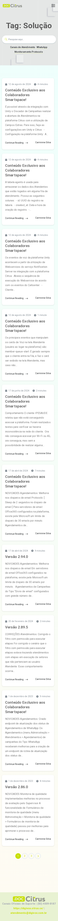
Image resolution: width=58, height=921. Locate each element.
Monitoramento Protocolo (29, 52)
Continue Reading (14, 142)
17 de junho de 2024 (18, 390)
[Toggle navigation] (53, 5)
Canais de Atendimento (22, 47)
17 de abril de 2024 (18, 470)
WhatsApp (42, 47)
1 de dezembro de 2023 (20, 696)
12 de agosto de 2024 (19, 84)
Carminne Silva (43, 142)
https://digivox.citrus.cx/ (28, 908)
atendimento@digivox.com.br (28, 912)
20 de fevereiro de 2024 (20, 621)
